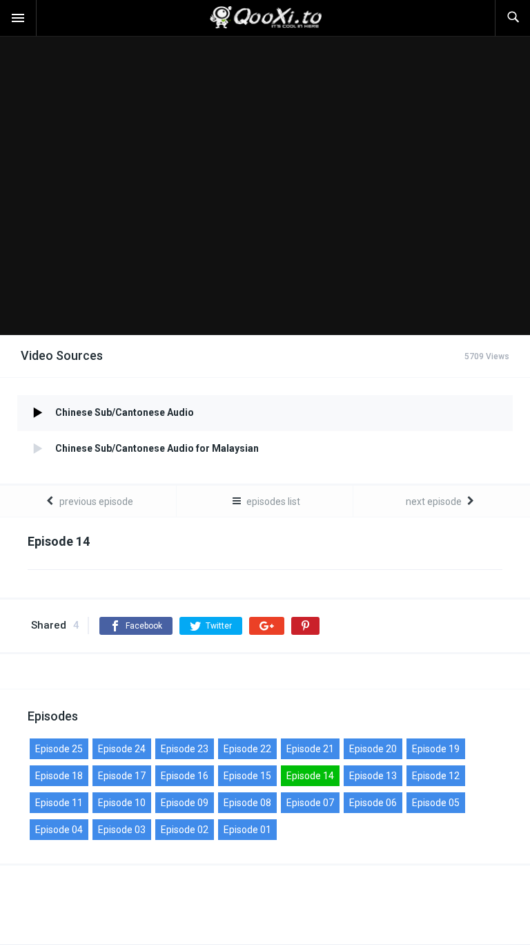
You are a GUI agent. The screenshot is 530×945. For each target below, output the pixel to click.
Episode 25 (59, 748)
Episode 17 (122, 775)
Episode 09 (184, 802)
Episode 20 (373, 748)
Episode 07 (310, 802)
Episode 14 (310, 775)
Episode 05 (436, 802)
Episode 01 (247, 829)
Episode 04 (59, 829)
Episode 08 (247, 802)
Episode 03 (122, 829)
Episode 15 (247, 775)
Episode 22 (247, 748)
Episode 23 (184, 748)
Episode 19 (436, 748)
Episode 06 (373, 802)
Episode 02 (184, 829)
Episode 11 (59, 802)
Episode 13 (373, 775)
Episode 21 (310, 748)
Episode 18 (59, 775)
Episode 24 (122, 748)
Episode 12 (436, 775)
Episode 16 (184, 775)
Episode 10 (122, 802)
